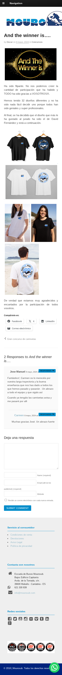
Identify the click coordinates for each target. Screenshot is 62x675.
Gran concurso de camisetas (21, 339)
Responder (45, 371)
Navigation (16, 3)
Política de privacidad (21, 546)
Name (44, 475)
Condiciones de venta (21, 534)
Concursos (37, 42)
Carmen (19, 415)
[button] (54, 667)
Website (40, 494)
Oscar (10, 42)
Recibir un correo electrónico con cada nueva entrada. (31, 500)
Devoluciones (17, 538)
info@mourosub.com (24, 593)
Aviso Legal (16, 542)
